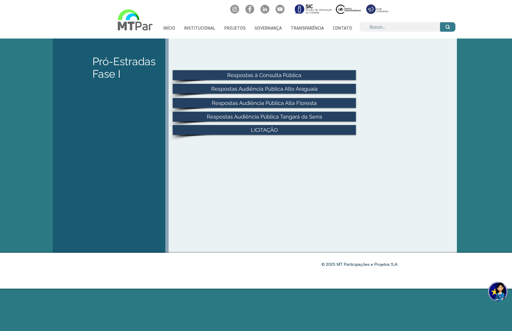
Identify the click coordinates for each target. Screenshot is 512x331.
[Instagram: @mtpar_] (234, 9)
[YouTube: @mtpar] (280, 9)
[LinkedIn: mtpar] (264, 9)
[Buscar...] (447, 27)
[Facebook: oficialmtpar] (249, 9)
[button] (200, 28)
